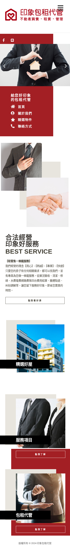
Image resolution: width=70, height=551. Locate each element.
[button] (60, 8)
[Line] (12, 40)
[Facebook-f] (3, 40)
